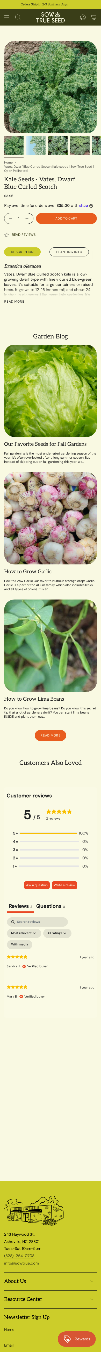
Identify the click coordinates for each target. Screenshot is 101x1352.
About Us (15, 1281)
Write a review (64, 885)
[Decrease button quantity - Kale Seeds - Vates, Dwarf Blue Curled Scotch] (10, 218)
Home (8, 162)
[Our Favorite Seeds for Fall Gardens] (50, 391)
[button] (50, 833)
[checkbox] (19, 944)
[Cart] (93, 17)
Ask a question (37, 885)
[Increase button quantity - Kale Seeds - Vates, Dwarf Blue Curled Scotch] (27, 218)
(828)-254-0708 (19, 1255)
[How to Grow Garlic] (50, 518)
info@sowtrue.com (21, 1263)
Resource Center (23, 1299)
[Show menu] (7, 17)
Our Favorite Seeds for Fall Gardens (45, 444)
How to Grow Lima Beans (34, 699)
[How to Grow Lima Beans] (50, 646)
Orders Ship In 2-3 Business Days (34, 4)
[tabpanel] (50, 962)
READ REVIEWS (24, 234)
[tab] (50, 907)
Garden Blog (50, 336)
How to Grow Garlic (28, 572)
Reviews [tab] (20, 906)
